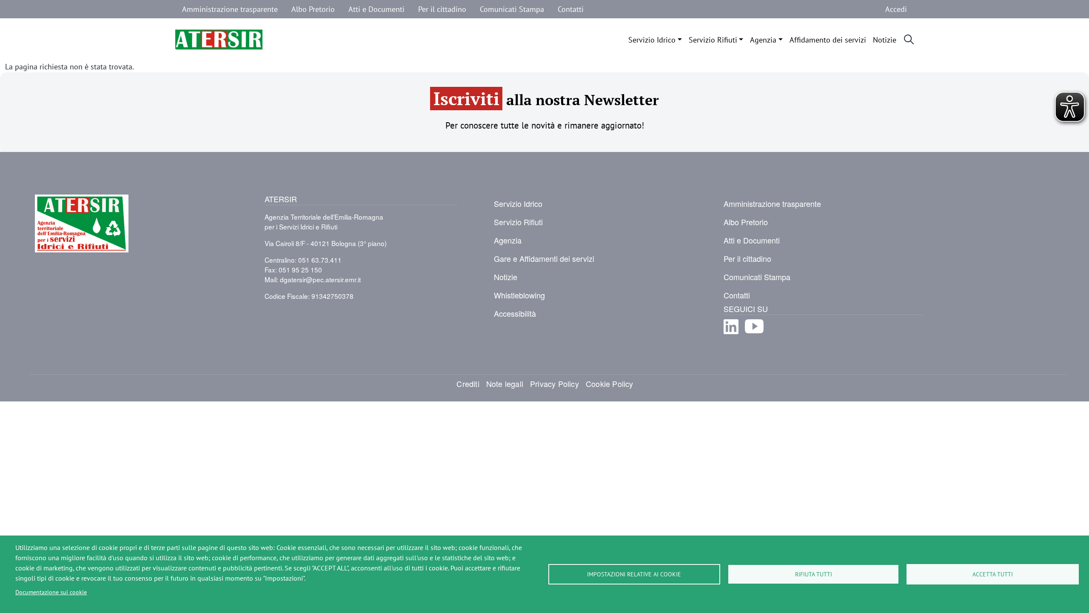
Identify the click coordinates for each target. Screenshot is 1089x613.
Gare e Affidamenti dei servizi (544, 258)
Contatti (571, 9)
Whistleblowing (519, 295)
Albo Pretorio (313, 9)
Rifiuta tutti (813, 574)
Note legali (504, 383)
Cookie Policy (609, 383)
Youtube (754, 334)
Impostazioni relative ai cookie (634, 574)
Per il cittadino (442, 9)
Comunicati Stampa (512, 9)
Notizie (884, 39)
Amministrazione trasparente (230, 9)
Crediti (467, 383)
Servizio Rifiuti (713, 39)
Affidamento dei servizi (828, 39)
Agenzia (763, 39)
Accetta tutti (992, 574)
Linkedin (731, 334)
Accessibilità (515, 313)
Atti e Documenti (376, 9)
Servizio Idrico (652, 39)
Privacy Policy (554, 383)
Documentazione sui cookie (51, 592)
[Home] (218, 39)
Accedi (896, 9)
